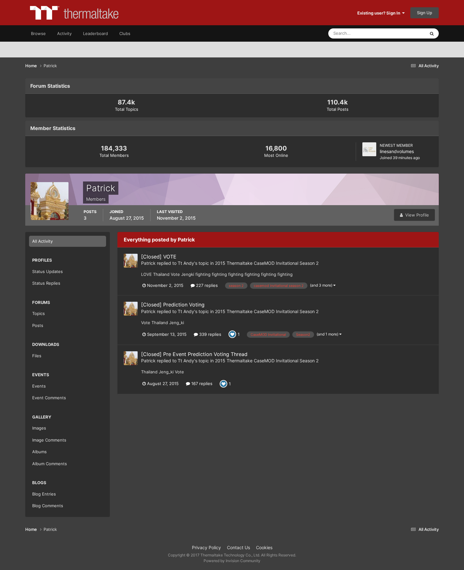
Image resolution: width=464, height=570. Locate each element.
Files (36, 355)
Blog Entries (44, 493)
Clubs (124, 33)
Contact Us (238, 547)
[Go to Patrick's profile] (131, 261)
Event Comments (49, 397)
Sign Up (424, 12)
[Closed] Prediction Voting (173, 304)
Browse (38, 33)
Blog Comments (47, 505)
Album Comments (49, 463)
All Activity (42, 241)
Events (39, 386)
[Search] (432, 33)
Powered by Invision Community (232, 560)
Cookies (264, 547)
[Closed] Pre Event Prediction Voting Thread (194, 354)
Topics (38, 313)
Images (39, 427)
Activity (64, 33)
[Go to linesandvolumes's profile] (369, 149)
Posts (37, 325)
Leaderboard (95, 33)
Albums (39, 451)
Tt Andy (186, 263)
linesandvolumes (397, 151)
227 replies (206, 285)
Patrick (148, 263)
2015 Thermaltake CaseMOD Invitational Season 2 (266, 263)
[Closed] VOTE (158, 256)
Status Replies (46, 283)
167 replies (201, 383)
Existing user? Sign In (379, 12)
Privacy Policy (206, 547)
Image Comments (49, 439)
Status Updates (402, 33)
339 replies (209, 334)
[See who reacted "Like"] (232, 333)
